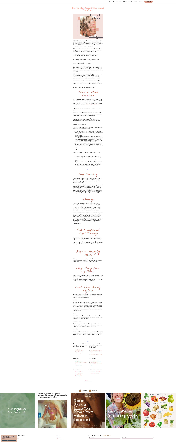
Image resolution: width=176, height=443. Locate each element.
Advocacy (58, 435)
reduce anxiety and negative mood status (86, 105)
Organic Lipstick (78, 376)
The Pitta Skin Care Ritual (96, 353)
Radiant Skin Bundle (79, 350)
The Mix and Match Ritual (96, 350)
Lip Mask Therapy (78, 373)
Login (57, 438)
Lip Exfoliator (78, 374)
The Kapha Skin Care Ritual (96, 354)
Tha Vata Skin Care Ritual (96, 352)
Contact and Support (60, 440)
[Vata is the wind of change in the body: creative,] (52, 410)
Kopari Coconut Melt (95, 373)
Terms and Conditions (18, 439)
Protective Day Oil (94, 362)
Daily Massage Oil (78, 353)
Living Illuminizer (78, 361)
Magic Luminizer (78, 365)
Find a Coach (58, 437)
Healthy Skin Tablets (79, 352)
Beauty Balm (77, 349)
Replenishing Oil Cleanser (96, 361)
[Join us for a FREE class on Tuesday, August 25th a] (88, 410)
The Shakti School (9, 1)
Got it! (8, 440)
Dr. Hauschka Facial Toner (96, 372)
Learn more (3, 438)
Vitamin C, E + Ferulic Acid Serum (96, 364)
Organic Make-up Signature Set (80, 363)
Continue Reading (86, 380)
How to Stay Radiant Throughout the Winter (88, 9)
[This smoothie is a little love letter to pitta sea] (17, 410)
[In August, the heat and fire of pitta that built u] (158, 410)
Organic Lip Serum (79, 372)
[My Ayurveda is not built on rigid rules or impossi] (123, 410)
